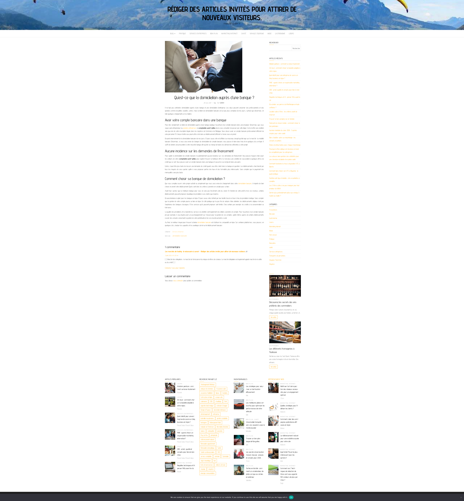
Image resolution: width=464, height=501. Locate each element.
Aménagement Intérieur (208, 384)
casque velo (219, 397)
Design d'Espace (206, 410)
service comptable (206, 456)
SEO (219, 452)
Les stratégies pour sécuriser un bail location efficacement (255, 389)
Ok (291, 497)
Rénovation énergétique (207, 448)
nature (203, 431)
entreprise (216, 414)
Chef (225, 401)
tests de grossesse (207, 465)
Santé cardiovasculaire (207, 452)
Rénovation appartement (208, 444)
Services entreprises (198, 33)
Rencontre (272, 243)
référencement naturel (207, 439)
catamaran (204, 401)
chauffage (218, 401)
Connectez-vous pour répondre (175, 268)
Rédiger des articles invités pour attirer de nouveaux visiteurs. (232, 13)
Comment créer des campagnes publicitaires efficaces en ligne (289, 422)
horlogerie (204, 423)
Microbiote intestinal (222, 427)
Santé (219, 448)
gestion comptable (222, 418)
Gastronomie (280, 33)
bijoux (217, 393)
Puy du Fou (204, 435)
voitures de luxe (220, 465)
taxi (215, 461)
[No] (461, 497)
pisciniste (219, 431)
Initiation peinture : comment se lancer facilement (284, 64)
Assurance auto (221, 389)
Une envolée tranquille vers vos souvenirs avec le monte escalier (255, 425)
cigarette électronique (207, 406)
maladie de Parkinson (207, 427)
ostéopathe (211, 431)
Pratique (182, 33)
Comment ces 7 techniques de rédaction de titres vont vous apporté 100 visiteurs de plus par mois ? (289, 474)
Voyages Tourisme (257, 33)
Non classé (273, 235)
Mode (270, 33)
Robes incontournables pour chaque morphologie (285, 145)
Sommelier (225, 456)
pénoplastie (214, 435)
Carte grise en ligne (206, 397)
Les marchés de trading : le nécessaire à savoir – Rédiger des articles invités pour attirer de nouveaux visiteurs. (205, 251)
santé (243, 33)
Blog (172, 33)
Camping (224, 393)
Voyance (272, 264)
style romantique (206, 461)
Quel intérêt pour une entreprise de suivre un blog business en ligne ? (186, 419)
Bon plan (214, 33)
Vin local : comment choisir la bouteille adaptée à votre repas (186, 403)
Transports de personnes (277, 256)
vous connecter (178, 280)
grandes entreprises (189, 128)
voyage (203, 469)
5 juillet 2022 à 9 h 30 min (171, 255)
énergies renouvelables (208, 473)
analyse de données (207, 389)
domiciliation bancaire (245, 183)
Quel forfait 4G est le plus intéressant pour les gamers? (288, 455)
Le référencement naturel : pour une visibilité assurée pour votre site (289, 438)
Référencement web (276, 379)
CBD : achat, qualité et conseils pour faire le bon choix (185, 452)
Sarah (222, 103)
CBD (211, 401)
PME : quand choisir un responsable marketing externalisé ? (185, 436)
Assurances (273, 210)
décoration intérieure (220, 410)
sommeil (217, 456)
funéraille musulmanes (207, 418)
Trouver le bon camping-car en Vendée (281, 119)
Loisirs (291, 33)
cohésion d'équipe (222, 406)
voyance (211, 469)
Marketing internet (229, 33)
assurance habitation (207, 393)
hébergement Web (215, 423)
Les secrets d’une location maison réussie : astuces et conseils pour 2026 (255, 455)
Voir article (273, 317)
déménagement (205, 414)
